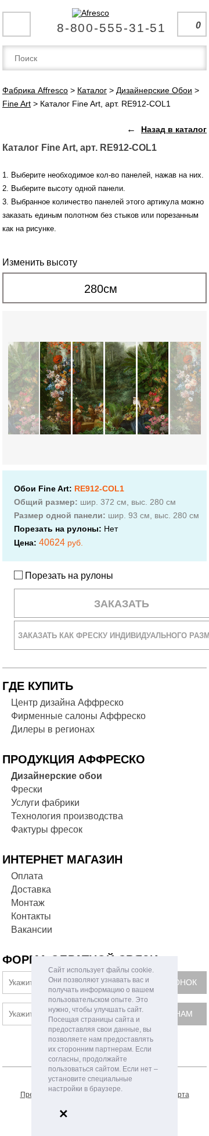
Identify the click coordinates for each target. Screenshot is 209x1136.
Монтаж (28, 903)
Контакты (31, 916)
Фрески (26, 789)
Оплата (27, 876)
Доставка (31, 889)
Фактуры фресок (46, 829)
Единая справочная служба (105, 23)
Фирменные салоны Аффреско (78, 716)
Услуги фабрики (45, 803)
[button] (125, 1089)
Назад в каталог (174, 129)
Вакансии (31, 930)
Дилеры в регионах (53, 729)
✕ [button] (64, 1113)
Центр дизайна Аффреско (67, 702)
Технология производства (67, 816)
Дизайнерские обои (56, 776)
